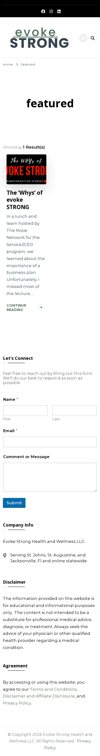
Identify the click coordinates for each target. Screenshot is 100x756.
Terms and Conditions (53, 689)
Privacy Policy (17, 703)
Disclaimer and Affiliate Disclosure (39, 696)
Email (10, 430)
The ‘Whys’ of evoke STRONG (25, 199)
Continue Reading (16, 307)
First (6, 419)
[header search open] (93, 38)
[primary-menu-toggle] (83, 38)
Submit (14, 502)
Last (56, 419)
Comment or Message (26, 456)
